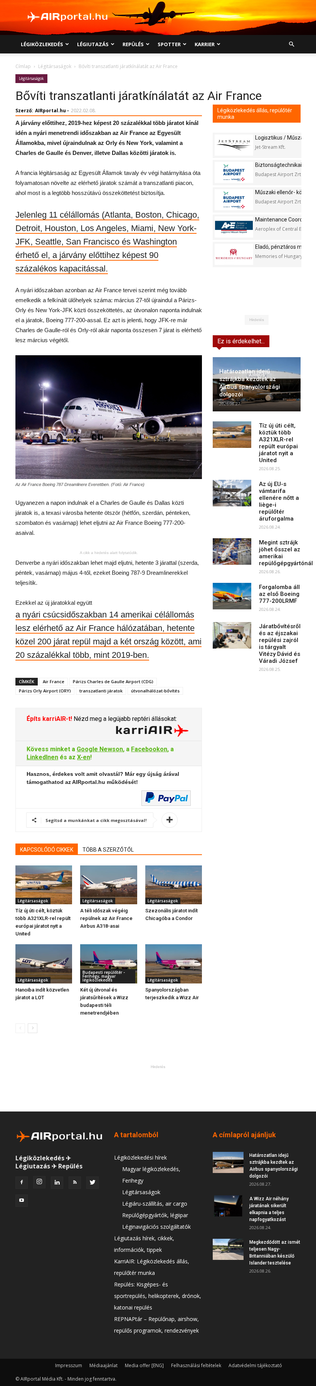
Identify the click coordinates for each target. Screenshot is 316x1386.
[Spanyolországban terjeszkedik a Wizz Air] (173, 963)
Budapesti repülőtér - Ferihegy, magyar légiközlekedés (103, 976)
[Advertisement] (158, 1088)
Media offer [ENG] (144, 1365)
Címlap (23, 66)
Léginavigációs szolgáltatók (156, 1226)
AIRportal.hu (50, 110)
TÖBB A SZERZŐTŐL (108, 850)
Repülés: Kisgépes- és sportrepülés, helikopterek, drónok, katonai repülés (157, 1296)
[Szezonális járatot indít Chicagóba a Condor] (173, 884)
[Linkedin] (57, 1182)
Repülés (133, 44)
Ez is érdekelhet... (241, 341)
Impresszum (68, 1365)
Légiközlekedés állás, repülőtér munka (254, 113)
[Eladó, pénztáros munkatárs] (234, 254)
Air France (53, 681)
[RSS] (75, 1182)
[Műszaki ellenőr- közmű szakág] (234, 199)
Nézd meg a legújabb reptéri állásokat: (124, 718)
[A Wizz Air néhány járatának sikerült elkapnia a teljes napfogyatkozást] (228, 1205)
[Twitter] (92, 1182)
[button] (291, 44)
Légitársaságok (54, 66)
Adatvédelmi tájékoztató (255, 1365)
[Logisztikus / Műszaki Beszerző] (234, 145)
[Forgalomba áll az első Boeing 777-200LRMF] (232, 596)
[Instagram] (39, 1182)
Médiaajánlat (103, 1365)
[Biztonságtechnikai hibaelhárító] (234, 172)
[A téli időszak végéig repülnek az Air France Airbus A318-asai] (108, 884)
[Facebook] (21, 1182)
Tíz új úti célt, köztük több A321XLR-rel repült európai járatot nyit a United (278, 443)
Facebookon (149, 749)
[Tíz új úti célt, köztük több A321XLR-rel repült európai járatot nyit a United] (43, 884)
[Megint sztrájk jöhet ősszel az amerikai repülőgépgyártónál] (232, 551)
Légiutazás (93, 44)
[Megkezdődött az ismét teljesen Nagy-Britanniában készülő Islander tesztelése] (228, 1249)
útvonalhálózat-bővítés (155, 691)
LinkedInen (42, 757)
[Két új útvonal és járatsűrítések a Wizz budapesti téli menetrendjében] (108, 963)
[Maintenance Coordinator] (234, 227)
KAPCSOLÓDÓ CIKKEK (46, 850)
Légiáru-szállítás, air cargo (154, 1203)
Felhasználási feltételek (196, 1365)
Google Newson (100, 749)
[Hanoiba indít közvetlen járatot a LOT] (43, 963)
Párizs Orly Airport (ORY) (45, 691)
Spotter (169, 44)
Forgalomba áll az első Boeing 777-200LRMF (279, 594)
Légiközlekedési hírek (140, 1157)
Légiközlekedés (42, 44)
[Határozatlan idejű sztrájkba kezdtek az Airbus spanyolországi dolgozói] (228, 1162)
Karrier (205, 44)
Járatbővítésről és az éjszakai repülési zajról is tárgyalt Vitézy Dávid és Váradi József (280, 643)
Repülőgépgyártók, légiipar (155, 1215)
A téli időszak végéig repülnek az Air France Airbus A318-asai (106, 918)
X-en (83, 757)
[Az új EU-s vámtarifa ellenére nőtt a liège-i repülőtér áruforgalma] (232, 493)
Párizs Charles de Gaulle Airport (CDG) (113, 681)
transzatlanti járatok (101, 691)
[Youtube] (21, 1201)
